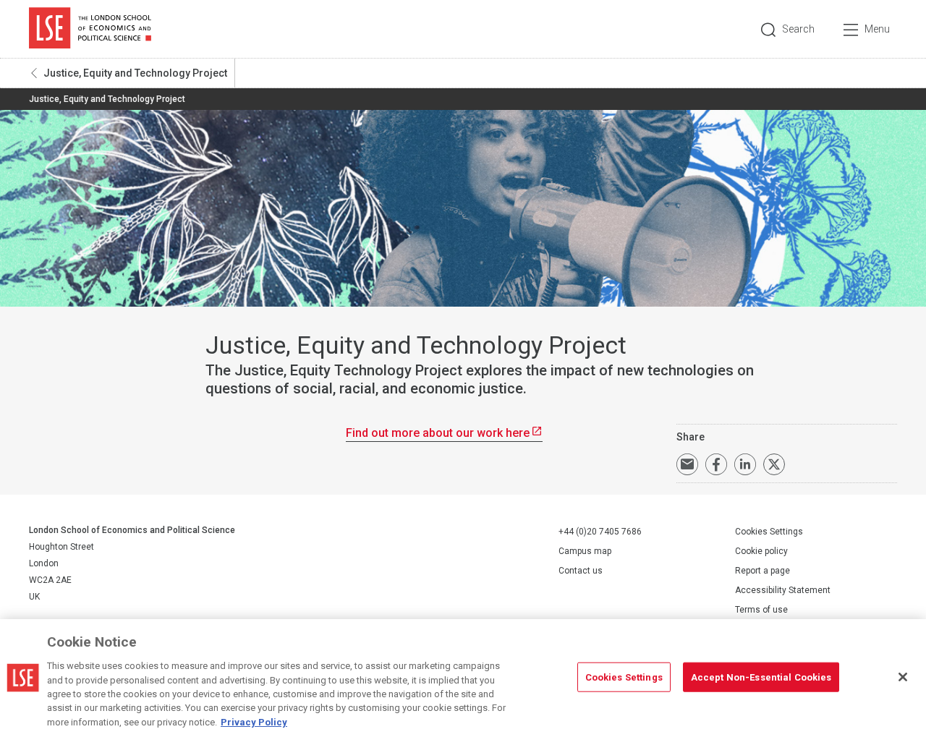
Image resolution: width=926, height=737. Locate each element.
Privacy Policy (254, 722)
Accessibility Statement (783, 590)
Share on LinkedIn (745, 464)
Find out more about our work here (438, 433)
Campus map (584, 551)
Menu (877, 29)
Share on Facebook (716, 464)
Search (798, 29)
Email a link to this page (687, 464)
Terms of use (761, 610)
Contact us (580, 571)
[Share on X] (774, 464)
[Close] (903, 677)
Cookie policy (761, 551)
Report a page (762, 571)
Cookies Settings (769, 532)
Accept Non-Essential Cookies (761, 676)
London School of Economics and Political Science (90, 29)
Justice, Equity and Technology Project (135, 73)
